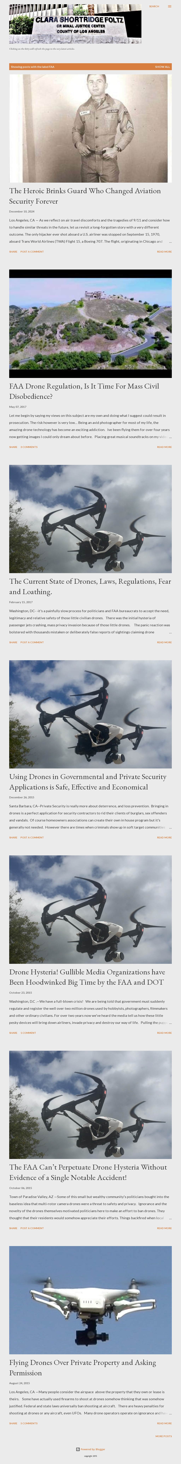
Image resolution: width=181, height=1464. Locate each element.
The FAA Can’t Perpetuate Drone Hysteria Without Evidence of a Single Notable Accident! (88, 1172)
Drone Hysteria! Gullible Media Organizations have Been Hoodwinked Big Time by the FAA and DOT (87, 977)
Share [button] (13, 251)
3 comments (29, 446)
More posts (164, 1436)
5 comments (29, 1423)
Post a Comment (32, 251)
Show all (162, 66)
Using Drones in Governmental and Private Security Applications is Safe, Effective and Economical (88, 781)
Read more (164, 251)
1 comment (28, 1032)
